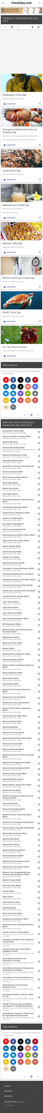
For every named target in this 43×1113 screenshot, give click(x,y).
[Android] (28, 393)
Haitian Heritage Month (12, 546)
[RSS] (28, 400)
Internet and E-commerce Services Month (19, 591)
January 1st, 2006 (15, 1008)
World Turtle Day (12, 312)
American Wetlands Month (13, 461)
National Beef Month (11, 678)
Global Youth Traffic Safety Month (16, 541)
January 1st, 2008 (15, 963)
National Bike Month (10, 684)
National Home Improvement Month (16, 762)
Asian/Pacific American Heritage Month (18, 466)
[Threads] (20, 387)
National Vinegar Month (12, 880)
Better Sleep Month (10, 483)
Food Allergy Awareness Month (15, 507)
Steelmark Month (9, 908)
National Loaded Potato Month (15, 774)
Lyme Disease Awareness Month (16, 619)
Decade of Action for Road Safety (16, 932)
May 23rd (20, 98)
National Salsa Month (11, 845)
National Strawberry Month (13, 856)
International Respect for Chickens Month (19, 580)
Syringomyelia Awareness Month (15, 919)
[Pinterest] (35, 380)
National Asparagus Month (13, 660)
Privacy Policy (8, 1105)
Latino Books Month (10, 607)
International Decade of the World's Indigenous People (16, 950)
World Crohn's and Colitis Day (18, 278)
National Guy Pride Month (13, 744)
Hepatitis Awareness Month (14, 563)
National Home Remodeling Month (16, 768)
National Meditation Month (13, 779)
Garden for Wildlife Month (13, 518)
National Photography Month (14, 809)
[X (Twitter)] (20, 380)
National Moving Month (12, 790)
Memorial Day (16, 451)
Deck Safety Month (10, 494)
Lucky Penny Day (12, 170)
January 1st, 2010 (15, 1017)
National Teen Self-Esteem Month (16, 867)
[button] (2, 2)
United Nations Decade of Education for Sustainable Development (18, 969)
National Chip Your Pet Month (14, 697)
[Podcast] (20, 393)
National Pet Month (10, 804)
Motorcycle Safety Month (13, 643)
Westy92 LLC (20, 1101)
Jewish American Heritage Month (16, 596)
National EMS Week (10, 442)
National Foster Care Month (13, 733)
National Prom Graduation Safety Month (18, 822)
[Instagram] (13, 387)
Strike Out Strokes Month (12, 913)
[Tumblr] (28, 380)
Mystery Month (8, 648)
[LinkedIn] (6, 387)
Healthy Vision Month (11, 557)
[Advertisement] (21, 51)
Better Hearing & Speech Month (15, 477)
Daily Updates (10, 365)
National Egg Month (10, 727)
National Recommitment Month (15, 833)
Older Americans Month (12, 886)
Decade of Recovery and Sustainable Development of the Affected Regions (18, 1005)
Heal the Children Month (12, 552)
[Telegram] (13, 393)
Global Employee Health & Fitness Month (19, 535)
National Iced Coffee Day (16, 205)
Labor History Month (11, 602)
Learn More (9, 104)
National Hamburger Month (13, 749)
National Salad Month (11, 839)
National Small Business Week (15, 455)
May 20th (26, 457)
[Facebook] (13, 380)
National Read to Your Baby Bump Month (18, 828)
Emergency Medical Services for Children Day (20, 131)
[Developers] (13, 407)
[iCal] (35, 400)
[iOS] (35, 393)
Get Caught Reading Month (13, 524)
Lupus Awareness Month (12, 613)
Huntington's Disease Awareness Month (18, 568)
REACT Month (8, 897)
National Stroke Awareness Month (16, 861)
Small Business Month (11, 902)
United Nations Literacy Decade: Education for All (15, 986)
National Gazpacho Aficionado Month (17, 738)
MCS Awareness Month (12, 624)
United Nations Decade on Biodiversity (18, 978)
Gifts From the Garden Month (14, 529)
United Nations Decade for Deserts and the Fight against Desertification (18, 1014)
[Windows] (13, 400)
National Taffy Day (12, 243)
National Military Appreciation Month (17, 785)
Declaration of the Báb (14, 95)
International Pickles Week (13, 431)
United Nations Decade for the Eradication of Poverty (15, 960)
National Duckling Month (12, 721)
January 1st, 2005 (15, 953)
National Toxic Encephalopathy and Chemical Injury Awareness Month (16, 873)
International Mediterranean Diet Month (18, 574)
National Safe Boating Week (14, 448)
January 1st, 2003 (15, 989)
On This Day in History (14, 347)
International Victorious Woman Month (18, 585)
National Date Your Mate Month (15, 716)
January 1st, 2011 (15, 934)
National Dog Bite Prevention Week (16, 436)
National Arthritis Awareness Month (17, 654)
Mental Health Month (11, 637)
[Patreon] (28, 387)
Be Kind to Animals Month (13, 472)
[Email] (6, 407)
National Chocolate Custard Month (16, 703)
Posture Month (8, 891)
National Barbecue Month (12, 673)
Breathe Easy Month (10, 488)
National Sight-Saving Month (14, 850)
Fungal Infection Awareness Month (16, 513)
